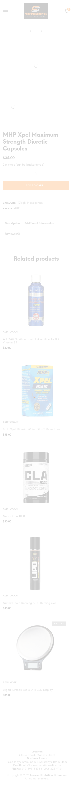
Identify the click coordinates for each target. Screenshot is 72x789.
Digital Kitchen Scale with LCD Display (28, 689)
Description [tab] (12, 223)
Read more (10, 682)
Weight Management (30, 202)
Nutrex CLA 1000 (14, 516)
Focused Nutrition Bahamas (48, 775)
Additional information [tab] (39, 223)
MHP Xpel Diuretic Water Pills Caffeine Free (31, 429)
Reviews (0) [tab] (12, 233)
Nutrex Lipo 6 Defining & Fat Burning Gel (29, 603)
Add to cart (34, 185)
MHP (16, 208)
